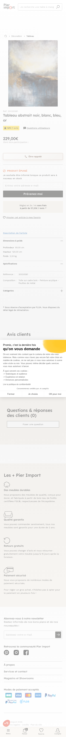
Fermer (11, 394)
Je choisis (33, 394)
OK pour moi (55, 394)
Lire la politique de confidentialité (17, 384)
